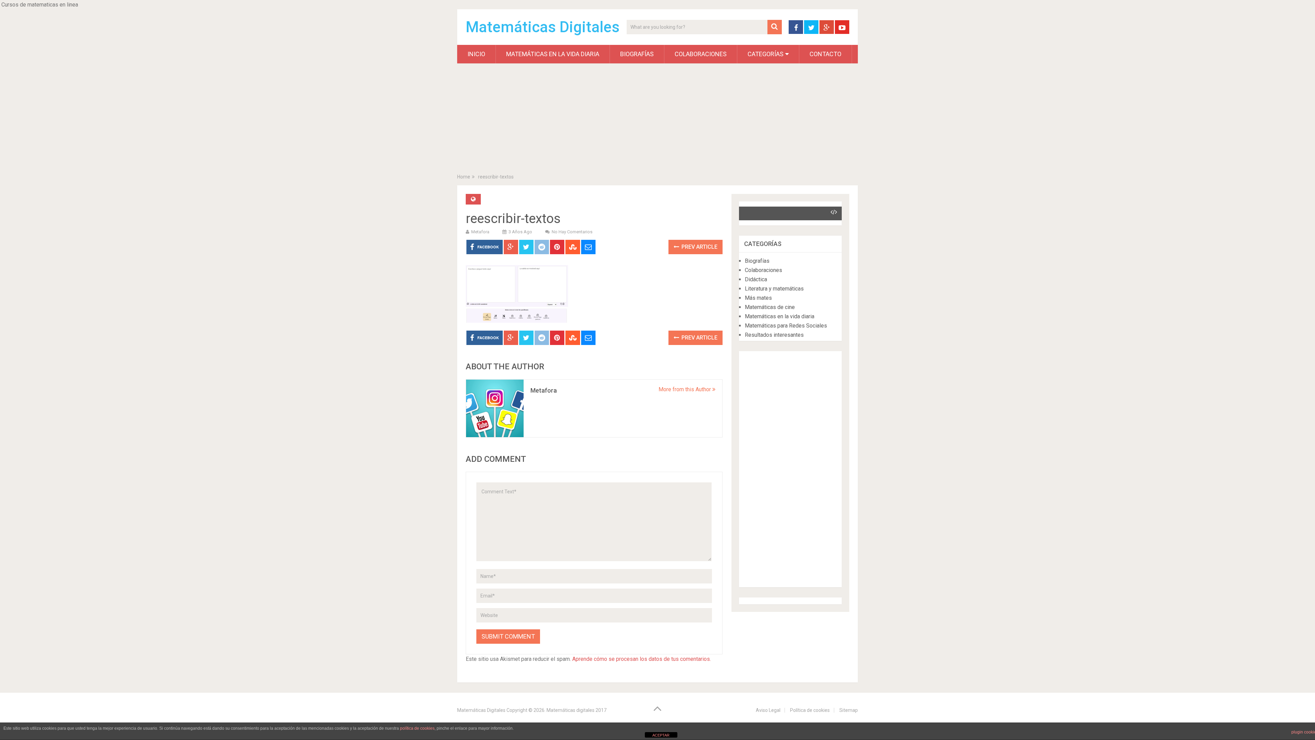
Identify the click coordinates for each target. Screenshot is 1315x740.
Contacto (825, 54)
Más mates (758, 298)
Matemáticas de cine (770, 307)
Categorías (766, 54)
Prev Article (698, 247)
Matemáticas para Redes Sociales (786, 325)
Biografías (637, 54)
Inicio (476, 54)
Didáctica (756, 279)
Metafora (480, 231)
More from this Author (685, 389)
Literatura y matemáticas (774, 288)
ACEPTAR (660, 735)
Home (463, 177)
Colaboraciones (701, 54)
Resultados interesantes (774, 335)
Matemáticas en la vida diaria (552, 54)
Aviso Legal (768, 710)
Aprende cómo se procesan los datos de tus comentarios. (641, 659)
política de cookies (417, 728)
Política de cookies (810, 710)
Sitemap (848, 710)
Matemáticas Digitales (542, 27)
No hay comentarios (572, 231)
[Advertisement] (657, 120)
